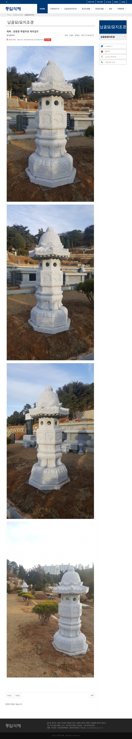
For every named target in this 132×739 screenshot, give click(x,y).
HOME (42, 9)
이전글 (9, 696)
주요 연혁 (100, 2)
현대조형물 (99, 9)
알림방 (116, 2)
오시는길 (108, 2)
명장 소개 (91, 2)
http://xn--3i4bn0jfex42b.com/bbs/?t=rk (30, 40)
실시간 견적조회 (110, 57)
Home (9, 15)
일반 (110, 9)
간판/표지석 (54, 9)
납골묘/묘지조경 (70, 9)
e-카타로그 (109, 46)
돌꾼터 (107, 51)
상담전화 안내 (110, 62)
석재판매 (120, 9)
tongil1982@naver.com (94, 728)
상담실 (123, 2)
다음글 (17, 696)
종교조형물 (86, 9)
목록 (92, 696)
